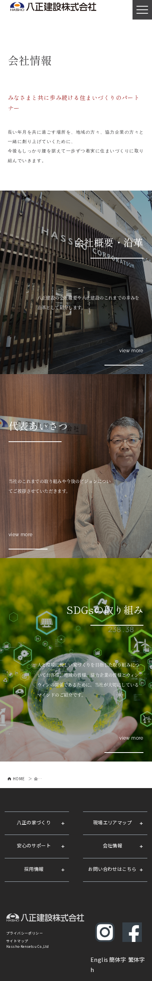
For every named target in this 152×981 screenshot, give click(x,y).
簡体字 (117, 959)
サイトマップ (17, 941)
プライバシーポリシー (24, 933)
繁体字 (136, 959)
